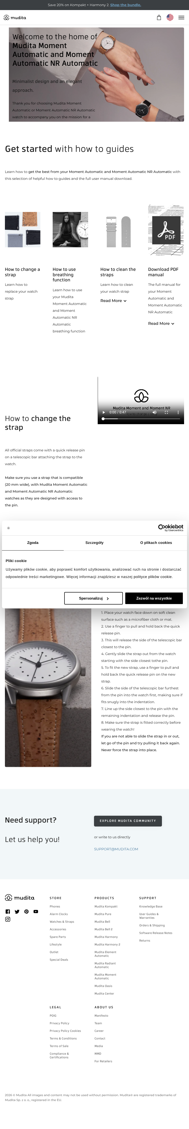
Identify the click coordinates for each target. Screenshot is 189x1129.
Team (98, 1023)
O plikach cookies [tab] (156, 543)
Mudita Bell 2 (103, 929)
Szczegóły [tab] (94, 543)
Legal (56, 1007)
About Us (103, 1007)
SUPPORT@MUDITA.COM (116, 849)
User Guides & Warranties (149, 915)
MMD (97, 1053)
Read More (111, 301)
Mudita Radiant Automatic (105, 965)
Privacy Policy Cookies (65, 1031)
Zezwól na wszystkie (154, 598)
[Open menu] (181, 17)
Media (98, 1046)
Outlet (54, 952)
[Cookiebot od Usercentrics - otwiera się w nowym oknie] (161, 528)
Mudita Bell (102, 921)
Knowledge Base (150, 906)
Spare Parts (58, 937)
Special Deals (59, 959)
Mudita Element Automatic (105, 954)
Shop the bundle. (125, 5)
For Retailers (103, 1061)
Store (56, 898)
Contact (99, 1038)
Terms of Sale (59, 1046)
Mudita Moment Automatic (105, 976)
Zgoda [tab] (33, 543)
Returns (144, 940)
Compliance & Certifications (59, 1055)
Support (148, 898)
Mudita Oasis (103, 986)
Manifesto (101, 1015)
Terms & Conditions (63, 1038)
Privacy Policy (59, 1023)
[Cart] (159, 17)
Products (104, 898)
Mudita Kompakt (106, 906)
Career (99, 1031)
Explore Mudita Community (128, 821)
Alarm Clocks (59, 914)
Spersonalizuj (91, 598)
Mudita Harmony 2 (107, 944)
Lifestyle (56, 944)
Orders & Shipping (152, 925)
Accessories (58, 929)
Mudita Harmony (106, 937)
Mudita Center (104, 993)
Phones (55, 906)
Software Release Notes (155, 933)
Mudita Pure (102, 914)
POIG (53, 1015)
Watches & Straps (62, 921)
